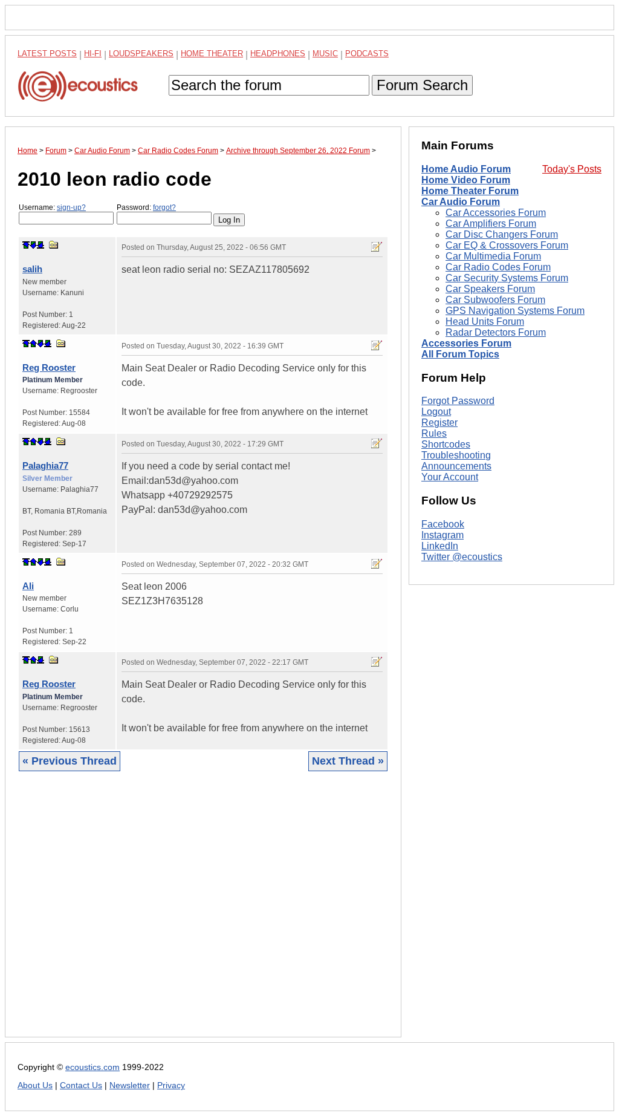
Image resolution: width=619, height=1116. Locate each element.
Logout (436, 411)
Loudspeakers (141, 53)
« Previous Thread (69, 761)
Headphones (277, 53)
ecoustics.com (92, 1067)
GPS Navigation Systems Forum (515, 310)
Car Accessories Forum (496, 212)
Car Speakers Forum (490, 289)
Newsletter (129, 1085)
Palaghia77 (45, 465)
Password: (146, 207)
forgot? (164, 207)
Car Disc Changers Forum (502, 234)
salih (32, 269)
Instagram (442, 535)
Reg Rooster (49, 367)
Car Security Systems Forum (507, 278)
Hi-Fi (93, 53)
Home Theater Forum (470, 191)
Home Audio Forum (466, 169)
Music (325, 53)
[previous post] (33, 343)
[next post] (33, 245)
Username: (52, 207)
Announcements (456, 466)
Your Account (449, 477)
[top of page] (26, 245)
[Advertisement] (203, 913)
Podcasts (367, 53)
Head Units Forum (485, 321)
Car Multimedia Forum (493, 256)
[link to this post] (54, 245)
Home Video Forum (465, 180)
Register (439, 422)
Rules (434, 433)
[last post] (40, 245)
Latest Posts (47, 53)
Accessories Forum (466, 343)
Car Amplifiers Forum (491, 223)
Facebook (442, 524)
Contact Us (81, 1085)
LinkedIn (439, 546)
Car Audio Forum (460, 202)
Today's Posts (571, 169)
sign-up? (71, 207)
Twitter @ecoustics (461, 557)
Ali (28, 586)
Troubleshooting (456, 455)
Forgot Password (457, 401)
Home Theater (212, 53)
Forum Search (422, 85)
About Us (35, 1085)
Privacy (171, 1085)
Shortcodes (445, 444)
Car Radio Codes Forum (498, 267)
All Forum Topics (460, 354)
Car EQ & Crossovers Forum (507, 245)
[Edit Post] (377, 247)
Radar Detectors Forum (496, 332)
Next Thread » (348, 761)
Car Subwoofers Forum (495, 300)
